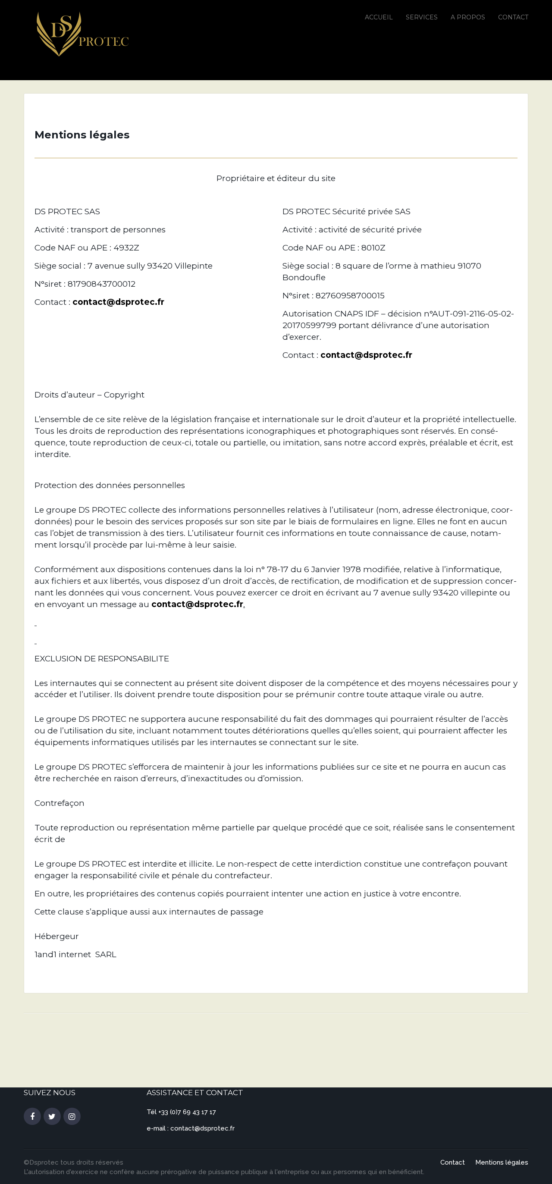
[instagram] (72, 1117)
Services (422, 17)
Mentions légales (501, 1162)
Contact (513, 17)
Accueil (379, 17)
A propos (468, 17)
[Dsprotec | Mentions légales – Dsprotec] (81, 34)
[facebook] (32, 1117)
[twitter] (52, 1117)
